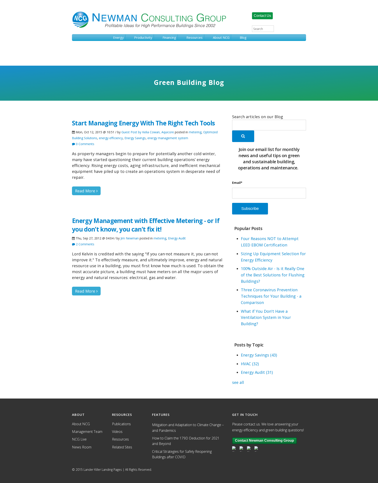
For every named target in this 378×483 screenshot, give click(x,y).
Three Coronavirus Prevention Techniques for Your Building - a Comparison (271, 296)
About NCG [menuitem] (221, 37)
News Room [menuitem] (81, 447)
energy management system (167, 138)
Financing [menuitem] (169, 37)
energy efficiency (111, 138)
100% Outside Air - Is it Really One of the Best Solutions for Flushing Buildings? (272, 275)
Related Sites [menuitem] (122, 447)
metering (195, 132)
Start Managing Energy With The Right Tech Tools (143, 123)
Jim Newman (130, 238)
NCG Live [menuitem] (79, 439)
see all (238, 382)
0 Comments (84, 144)
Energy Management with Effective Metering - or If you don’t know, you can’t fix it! (145, 224)
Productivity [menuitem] (143, 37)
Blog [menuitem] (243, 37)
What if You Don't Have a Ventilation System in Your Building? (266, 318)
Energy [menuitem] (118, 37)
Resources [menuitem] (194, 37)
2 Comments (84, 244)
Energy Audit (177, 238)
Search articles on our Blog (257, 116)
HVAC (250, 363)
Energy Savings (135, 138)
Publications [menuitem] (121, 424)
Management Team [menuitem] (87, 431)
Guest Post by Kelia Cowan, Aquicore (147, 132)
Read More (85, 190)
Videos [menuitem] (117, 431)
